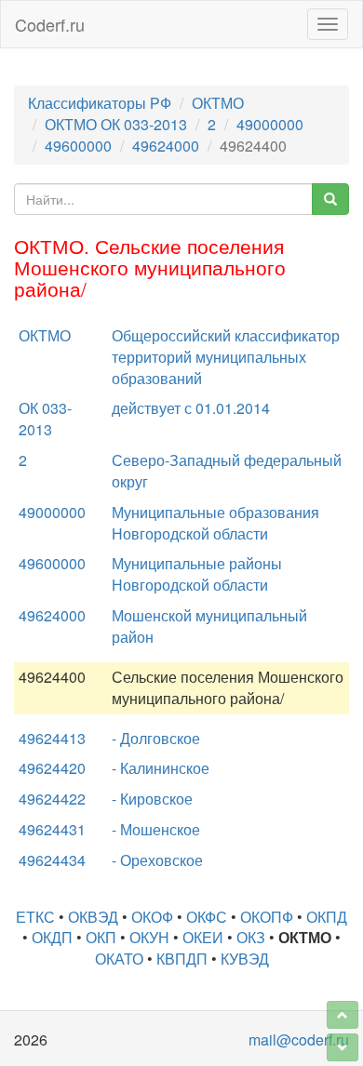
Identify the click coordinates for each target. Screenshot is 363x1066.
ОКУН (149, 937)
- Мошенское (156, 829)
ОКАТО (119, 958)
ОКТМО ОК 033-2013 (116, 124)
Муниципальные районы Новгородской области (197, 574)
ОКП (101, 937)
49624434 (52, 860)
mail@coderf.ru (299, 1039)
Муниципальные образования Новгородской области (215, 522)
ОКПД (326, 916)
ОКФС (206, 916)
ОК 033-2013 (45, 418)
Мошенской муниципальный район (209, 626)
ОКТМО (218, 102)
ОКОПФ (266, 916)
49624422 (52, 798)
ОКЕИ (202, 937)
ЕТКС (35, 916)
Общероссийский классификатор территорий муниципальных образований (226, 357)
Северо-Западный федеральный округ (227, 470)
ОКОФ (152, 916)
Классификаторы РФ (99, 102)
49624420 (52, 768)
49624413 (52, 738)
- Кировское (152, 798)
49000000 (269, 124)
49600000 (78, 145)
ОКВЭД (93, 916)
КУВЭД (245, 958)
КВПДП (182, 958)
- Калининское (160, 768)
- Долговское (156, 738)
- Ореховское (157, 860)
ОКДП (52, 937)
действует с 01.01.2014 (191, 408)
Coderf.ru (50, 24)
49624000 (165, 145)
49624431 (52, 829)
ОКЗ (250, 937)
